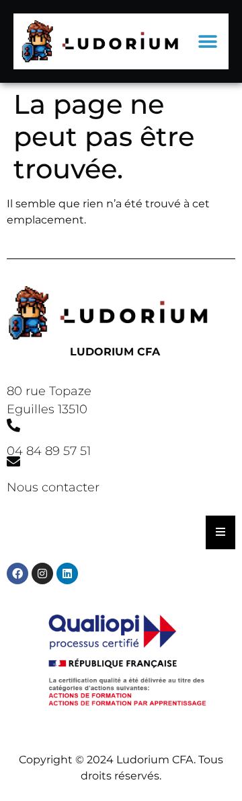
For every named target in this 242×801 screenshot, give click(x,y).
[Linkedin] (67, 573)
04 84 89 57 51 (49, 451)
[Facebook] (17, 573)
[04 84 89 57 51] (13, 425)
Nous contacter (53, 487)
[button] (207, 41)
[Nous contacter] (13, 461)
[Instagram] (42, 573)
